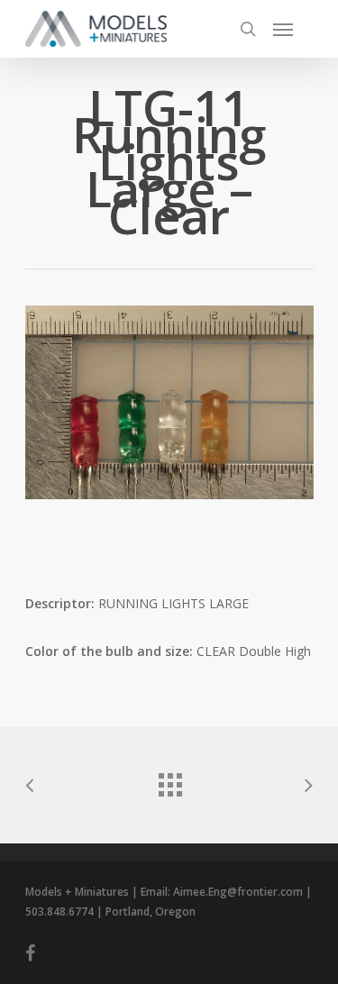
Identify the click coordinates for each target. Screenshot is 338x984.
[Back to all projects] (169, 780)
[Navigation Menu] (283, 29)
